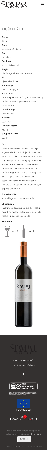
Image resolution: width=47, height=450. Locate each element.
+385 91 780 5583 (20, 360)
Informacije (36, 434)
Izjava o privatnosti (35, 446)
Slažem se (24, 439)
